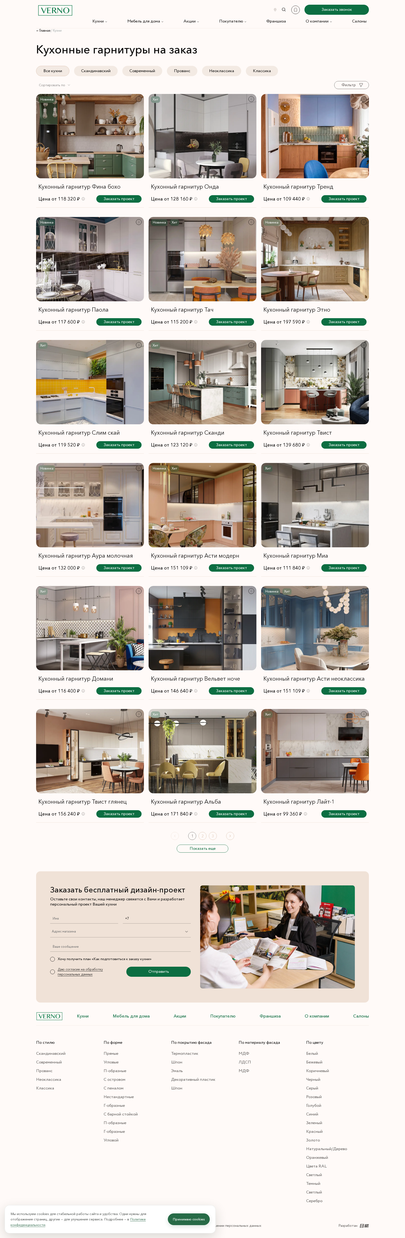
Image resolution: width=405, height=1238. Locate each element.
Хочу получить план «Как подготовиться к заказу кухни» (104, 959)
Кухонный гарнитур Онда (185, 186)
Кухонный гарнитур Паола (73, 309)
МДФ (244, 1054)
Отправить (158, 972)
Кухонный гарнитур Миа (295, 555)
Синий (312, 1114)
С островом (114, 1080)
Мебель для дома (143, 21)
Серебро (314, 1201)
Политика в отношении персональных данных (223, 1225)
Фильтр (348, 85)
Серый (312, 1088)
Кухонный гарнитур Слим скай (79, 432)
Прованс (182, 71)
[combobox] (55, 85)
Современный (142, 71)
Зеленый (314, 1123)
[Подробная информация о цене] (83, 198)
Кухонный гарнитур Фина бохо (79, 186)
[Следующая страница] (230, 836)
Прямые (111, 1054)
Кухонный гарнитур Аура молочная (85, 555)
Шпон (176, 1062)
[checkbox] (52, 959)
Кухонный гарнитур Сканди (187, 432)
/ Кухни (56, 30)
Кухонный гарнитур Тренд (298, 186)
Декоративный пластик (193, 1080)
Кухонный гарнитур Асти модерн (195, 555)
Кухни (98, 21)
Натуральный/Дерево (326, 1149)
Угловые (111, 1062)
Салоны (359, 21)
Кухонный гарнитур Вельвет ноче (195, 678)
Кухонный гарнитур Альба (186, 801)
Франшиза (276, 21)
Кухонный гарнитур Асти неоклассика (314, 678)
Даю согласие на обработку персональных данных (80, 971)
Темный (313, 1184)
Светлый (314, 1175)
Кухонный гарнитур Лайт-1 (299, 801)
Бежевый (314, 1062)
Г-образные (114, 1106)
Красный (314, 1132)
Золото (313, 1140)
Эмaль (177, 1071)
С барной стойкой (121, 1114)
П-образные (115, 1071)
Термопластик (184, 1054)
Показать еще (203, 849)
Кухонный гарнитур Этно (296, 309)
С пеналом (114, 1088)
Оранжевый (317, 1158)
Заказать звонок (337, 10)
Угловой (111, 1140)
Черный (313, 1080)
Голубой (313, 1106)
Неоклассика (221, 71)
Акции (190, 21)
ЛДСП (245, 1062)
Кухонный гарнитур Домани (75, 678)
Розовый (314, 1097)
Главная (44, 30)
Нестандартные (119, 1097)
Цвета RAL (316, 1166)
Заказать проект (119, 199)
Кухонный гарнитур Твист (297, 432)
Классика (262, 71)
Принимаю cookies (189, 1219)
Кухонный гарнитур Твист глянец (82, 801)
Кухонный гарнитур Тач (182, 309)
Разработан (347, 1225)
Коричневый (317, 1071)
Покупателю (231, 21)
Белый (312, 1054)
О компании (317, 21)
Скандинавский (96, 71)
